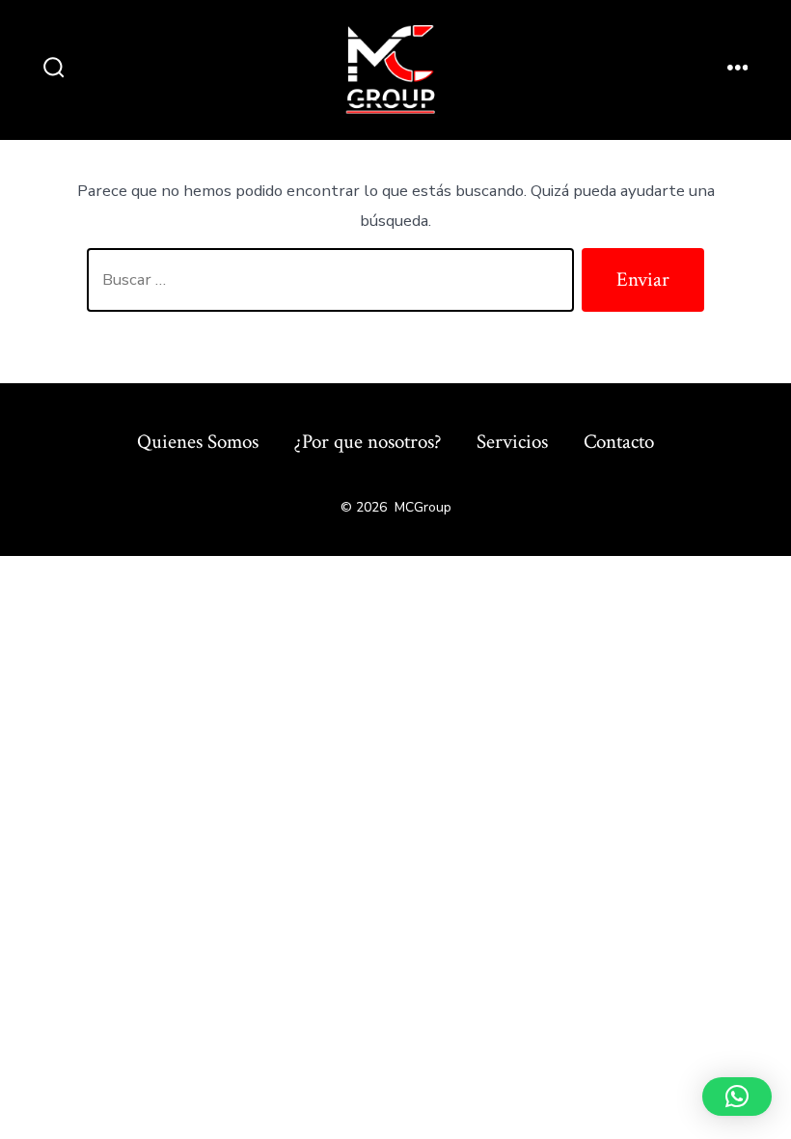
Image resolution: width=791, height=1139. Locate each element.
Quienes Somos (198, 442)
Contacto (619, 442)
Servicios (512, 442)
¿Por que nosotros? (368, 442)
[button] (737, 1096)
